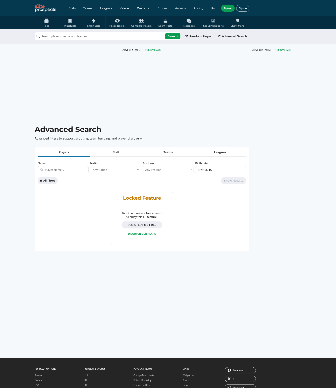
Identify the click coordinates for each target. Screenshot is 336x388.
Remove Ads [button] (283, 49)
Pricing (198, 8)
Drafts (141, 8)
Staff (116, 152)
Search (173, 36)
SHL (86, 385)
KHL (86, 380)
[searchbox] (108, 36)
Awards (180, 8)
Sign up (227, 8)
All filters (49, 180)
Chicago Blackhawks (143, 375)
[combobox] (108, 36)
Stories (162, 8)
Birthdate (201, 163)
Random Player (200, 36)
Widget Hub (189, 375)
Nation (94, 163)
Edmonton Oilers (142, 385)
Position (148, 163)
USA (37, 385)
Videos (124, 8)
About (186, 380)
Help (185, 385)
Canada (38, 380)
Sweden (39, 375)
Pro (213, 8)
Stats (72, 8)
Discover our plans (142, 233)
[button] (237, 22)
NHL (86, 375)
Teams (87, 8)
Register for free (142, 225)
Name (42, 163)
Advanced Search (234, 36)
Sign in (243, 8)
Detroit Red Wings (142, 380)
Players (64, 152)
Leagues (106, 8)
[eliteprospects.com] (45, 8)
